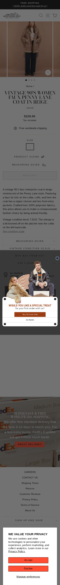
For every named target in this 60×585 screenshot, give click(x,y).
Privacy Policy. (17, 551)
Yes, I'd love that (30, 314)
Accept (28, 560)
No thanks (30, 320)
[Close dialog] (57, 258)
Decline (28, 568)
